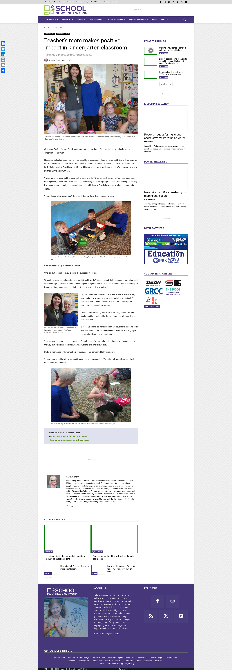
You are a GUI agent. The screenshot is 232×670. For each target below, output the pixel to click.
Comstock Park (56, 27)
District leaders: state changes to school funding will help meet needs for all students (173, 61)
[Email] (3, 65)
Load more (165, 84)
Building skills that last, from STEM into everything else (171, 73)
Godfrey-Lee (142, 657)
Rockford (159, 660)
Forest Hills (130, 657)
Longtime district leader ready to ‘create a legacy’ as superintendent (65, 557)
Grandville (49, 552)
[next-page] (50, 579)
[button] (184, 19)
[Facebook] (3, 43)
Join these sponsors (152, 306)
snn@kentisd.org (112, 633)
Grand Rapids (172, 657)
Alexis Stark (149, 141)
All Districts (164, 53)
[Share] (3, 70)
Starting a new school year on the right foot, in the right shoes (173, 49)
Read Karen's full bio (107, 502)
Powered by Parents (63, 34)
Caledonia (71, 657)
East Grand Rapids (115, 657)
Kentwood (129, 660)
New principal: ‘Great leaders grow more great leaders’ (165, 194)
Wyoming (48, 573)
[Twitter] (3, 49)
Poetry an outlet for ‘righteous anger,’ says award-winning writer (164, 136)
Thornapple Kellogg (115, 663)
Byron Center (97, 552)
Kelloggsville (84, 660)
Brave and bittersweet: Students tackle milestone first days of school (121, 569)
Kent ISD (119, 660)
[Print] (3, 59)
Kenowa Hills (97, 660)
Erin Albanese (149, 199)
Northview (148, 660)
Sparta (94, 573)
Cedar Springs (83, 657)
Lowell (139, 660)
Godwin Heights (157, 657)
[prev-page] (46, 579)
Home (46, 27)
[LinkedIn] (3, 54)
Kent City (109, 660)
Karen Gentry (56, 60)
